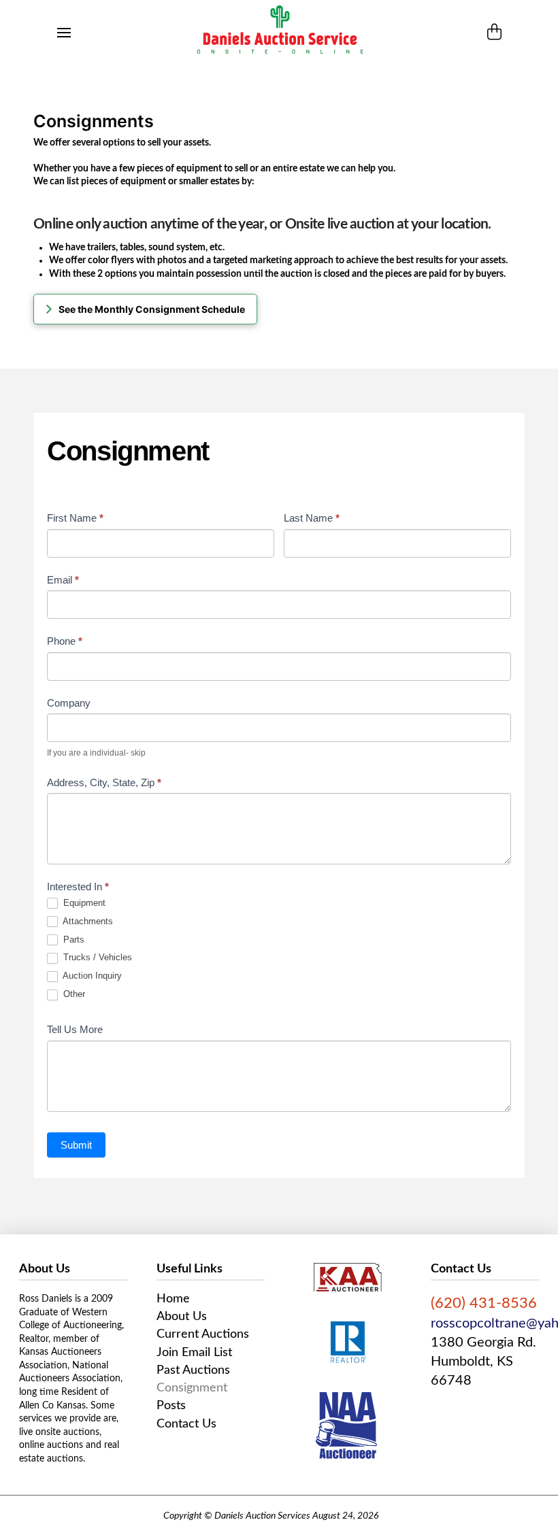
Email (63, 580)
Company (69, 703)
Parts (72, 939)
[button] (64, 32)
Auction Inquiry (91, 975)
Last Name (312, 518)
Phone (64, 641)
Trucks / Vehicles (96, 957)
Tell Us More (75, 1029)
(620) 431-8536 (484, 1303)
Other (73, 994)
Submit (76, 1145)
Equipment (83, 903)
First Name (75, 518)
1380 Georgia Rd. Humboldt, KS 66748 (483, 1361)
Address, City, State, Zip (104, 782)
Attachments (87, 921)
